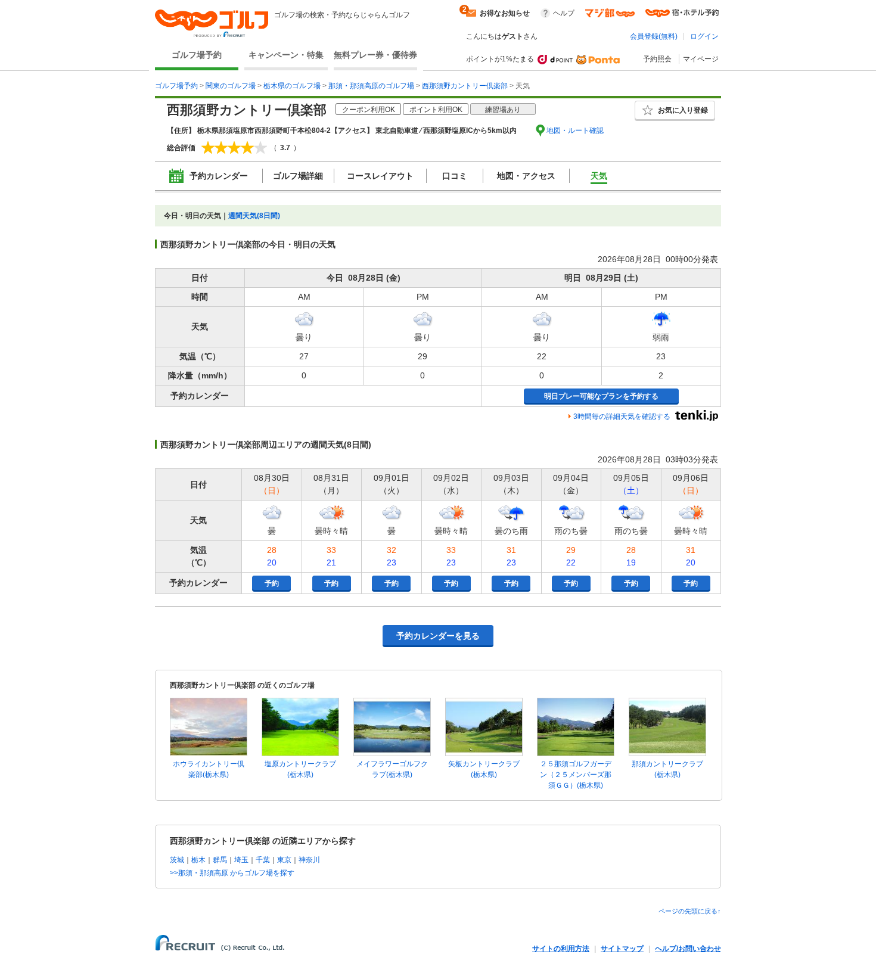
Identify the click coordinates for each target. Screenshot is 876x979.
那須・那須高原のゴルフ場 (371, 86)
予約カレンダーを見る (438, 636)
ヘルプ (563, 13)
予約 (272, 583)
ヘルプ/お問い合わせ (688, 948)
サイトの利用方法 (560, 948)
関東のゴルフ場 (231, 86)
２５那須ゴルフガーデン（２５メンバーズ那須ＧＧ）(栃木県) (575, 775)
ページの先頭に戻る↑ (689, 911)
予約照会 (657, 59)
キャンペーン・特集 (286, 55)
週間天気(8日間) (254, 216)
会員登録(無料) (654, 36)
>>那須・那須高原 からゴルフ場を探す (232, 873)
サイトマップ (622, 948)
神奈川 (309, 860)
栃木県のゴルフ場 (292, 86)
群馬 (220, 860)
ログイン (704, 36)
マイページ (701, 59)
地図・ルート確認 (575, 130)
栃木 (198, 860)
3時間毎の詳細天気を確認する (621, 416)
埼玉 (241, 860)
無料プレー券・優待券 (375, 55)
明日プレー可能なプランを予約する (601, 396)
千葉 (263, 860)
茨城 (177, 860)
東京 (284, 860)
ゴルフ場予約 (197, 55)
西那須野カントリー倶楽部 (465, 86)
